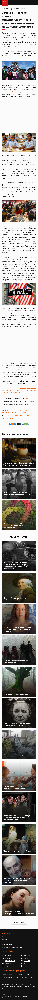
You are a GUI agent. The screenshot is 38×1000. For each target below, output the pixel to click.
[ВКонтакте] (10, 424)
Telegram (28, 398)
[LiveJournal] (20, 424)
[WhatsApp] (25, 424)
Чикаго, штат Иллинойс (11, 92)
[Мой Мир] (15, 424)
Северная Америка (9, 413)
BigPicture (14, 9)
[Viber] (23, 424)
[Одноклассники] (12, 424)
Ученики (5, 418)
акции (9, 416)
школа (12, 418)
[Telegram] (28, 424)
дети (21, 9)
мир (16, 410)
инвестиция (17, 416)
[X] (18, 424)
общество (23, 410)
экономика (22, 413)
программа (28, 416)
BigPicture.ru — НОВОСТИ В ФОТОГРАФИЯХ (16, 974)
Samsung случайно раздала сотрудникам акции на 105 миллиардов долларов (19, 390)
